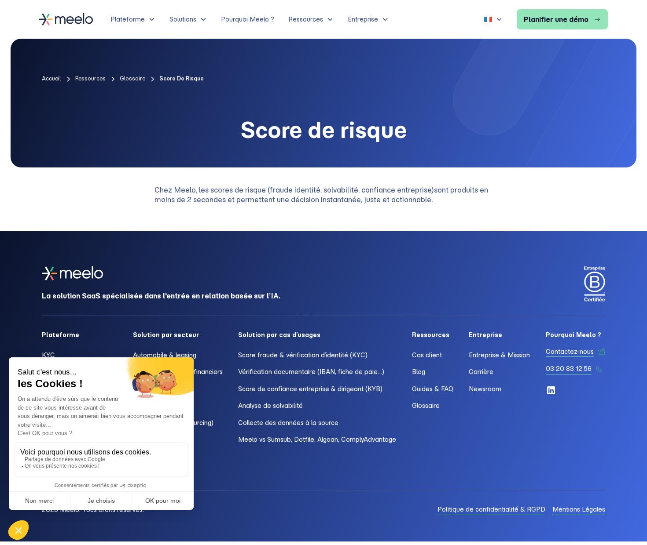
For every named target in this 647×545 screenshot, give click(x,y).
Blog (418, 372)
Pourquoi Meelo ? (247, 19)
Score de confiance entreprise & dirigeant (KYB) (310, 389)
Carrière (481, 372)
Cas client (427, 355)
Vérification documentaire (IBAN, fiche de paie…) (311, 372)
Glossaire (426, 406)
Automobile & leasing (164, 355)
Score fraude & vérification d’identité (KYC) (303, 355)
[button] (132, 19)
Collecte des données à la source (288, 423)
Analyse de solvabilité (270, 406)
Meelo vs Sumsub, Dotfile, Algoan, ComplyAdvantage (317, 439)
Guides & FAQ (432, 389)
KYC (48, 355)
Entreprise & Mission (499, 355)
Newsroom (485, 389)
